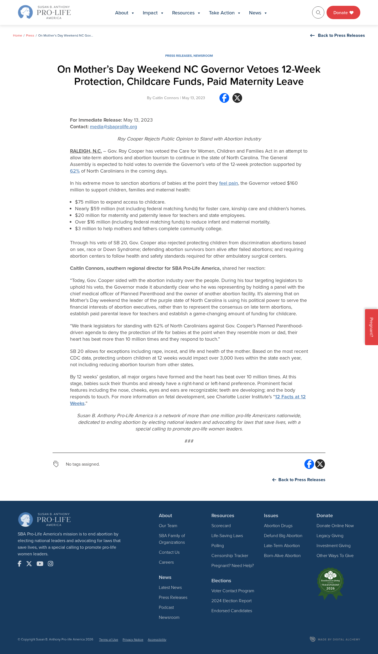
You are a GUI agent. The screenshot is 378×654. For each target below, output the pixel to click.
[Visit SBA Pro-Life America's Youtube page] (40, 563)
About (121, 12)
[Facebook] (224, 100)
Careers (166, 562)
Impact (150, 12)
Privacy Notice (133, 639)
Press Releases (178, 55)
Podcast (166, 607)
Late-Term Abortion (282, 545)
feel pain (228, 182)
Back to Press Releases (341, 35)
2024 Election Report (231, 600)
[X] (237, 100)
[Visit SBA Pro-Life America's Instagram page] (50, 563)
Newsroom (203, 55)
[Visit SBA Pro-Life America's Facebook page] (20, 563)
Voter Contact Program (232, 591)
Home (17, 35)
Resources (183, 12)
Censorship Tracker (229, 555)
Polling (217, 545)
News (255, 12)
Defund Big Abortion (283, 535)
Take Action (222, 12)
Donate (341, 12)
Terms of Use (108, 639)
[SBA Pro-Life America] (44, 12)
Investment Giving (334, 545)
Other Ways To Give (335, 555)
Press (30, 35)
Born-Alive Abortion (282, 555)
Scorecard (221, 525)
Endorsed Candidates (231, 610)
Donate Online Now (335, 525)
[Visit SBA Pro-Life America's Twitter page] (29, 563)
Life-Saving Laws (227, 535)
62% (75, 170)
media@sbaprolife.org (113, 126)
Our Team (168, 525)
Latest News (170, 587)
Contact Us (169, 552)
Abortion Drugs (278, 525)
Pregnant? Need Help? (232, 565)
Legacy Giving (330, 535)
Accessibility (157, 639)
